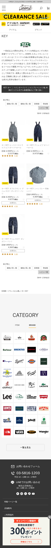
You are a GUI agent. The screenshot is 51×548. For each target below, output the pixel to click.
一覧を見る (25, 447)
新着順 (36, 104)
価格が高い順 (26, 104)
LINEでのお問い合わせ (28, 485)
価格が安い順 (12, 104)
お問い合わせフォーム (28, 466)
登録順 (45, 104)
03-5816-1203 (27, 474)
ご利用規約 (8, 515)
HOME (4, 291)
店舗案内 (8, 508)
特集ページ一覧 (10, 502)
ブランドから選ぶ (14, 291)
